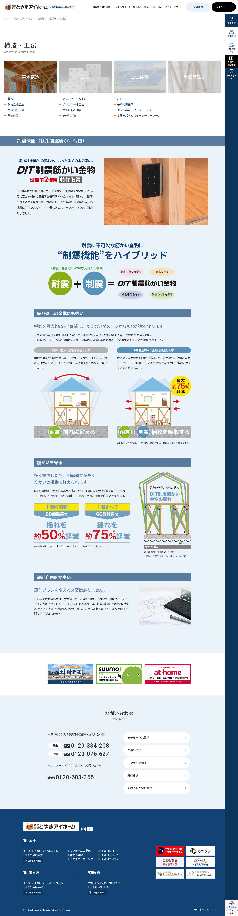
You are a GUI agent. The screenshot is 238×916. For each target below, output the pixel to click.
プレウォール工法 (73, 104)
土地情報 (231, 35)
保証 (160, 7)
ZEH (119, 99)
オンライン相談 (137, 763)
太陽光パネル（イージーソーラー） (139, 115)
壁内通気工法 (16, 110)
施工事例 (137, 7)
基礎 (10, 99)
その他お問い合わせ (139, 788)
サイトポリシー (203, 909)
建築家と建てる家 (101, 7)
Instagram (231, 77)
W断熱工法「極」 (73, 110)
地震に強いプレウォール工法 (231, 910)
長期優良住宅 (125, 104)
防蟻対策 (13, 115)
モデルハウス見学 (138, 737)
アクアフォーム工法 (74, 99)
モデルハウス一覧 (122, 7)
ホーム (6, 18)
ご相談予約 (134, 750)
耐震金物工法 (16, 104)
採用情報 (198, 7)
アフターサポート (173, 7)
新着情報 (231, 22)
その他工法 (69, 115)
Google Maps (34, 860)
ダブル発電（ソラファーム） (134, 110)
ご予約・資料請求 (231, 63)
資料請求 (132, 775)
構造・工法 (149, 7)
